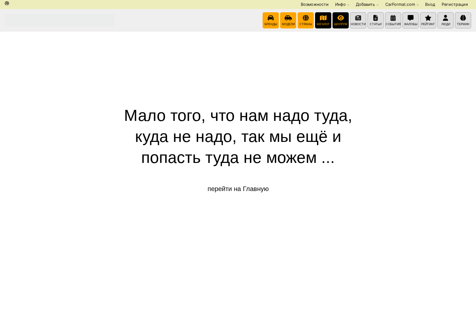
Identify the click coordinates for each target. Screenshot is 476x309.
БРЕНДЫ (271, 24)
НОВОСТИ (358, 24)
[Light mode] (7, 3)
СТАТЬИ (375, 24)
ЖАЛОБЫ (410, 24)
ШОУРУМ (340, 24)
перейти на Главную (238, 188)
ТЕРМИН (463, 24)
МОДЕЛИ (288, 24)
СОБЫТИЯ (393, 24)
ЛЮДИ (445, 24)
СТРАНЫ (306, 24)
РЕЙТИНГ (428, 24)
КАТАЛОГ (323, 24)
